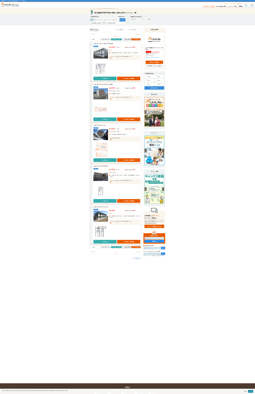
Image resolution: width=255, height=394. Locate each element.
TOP (90, 8)
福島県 (100, 8)
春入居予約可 (134, 19)
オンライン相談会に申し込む (154, 226)
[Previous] (145, 112)
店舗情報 (240, 6)
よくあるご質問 (232, 3)
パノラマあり (142, 19)
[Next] (163, 112)
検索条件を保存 (122, 16)
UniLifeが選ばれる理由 (221, 6)
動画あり (150, 19)
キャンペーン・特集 (232, 6)
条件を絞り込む (154, 88)
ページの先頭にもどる (137, 258)
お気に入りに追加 (117, 39)
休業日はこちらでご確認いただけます (152, 57)
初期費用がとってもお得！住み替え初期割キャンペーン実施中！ (13, 0)
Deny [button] (245, 391)
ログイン (240, 3)
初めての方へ (226, 3)
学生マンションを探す (209, 6)
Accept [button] (250, 391)
